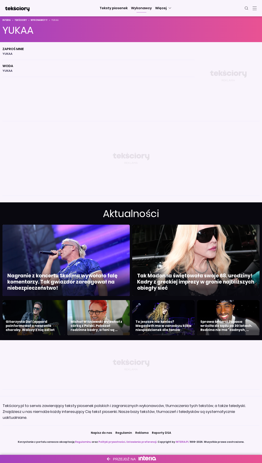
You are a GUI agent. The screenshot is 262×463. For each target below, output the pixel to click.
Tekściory (21, 20)
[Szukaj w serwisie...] (246, 8)
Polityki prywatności (111, 442)
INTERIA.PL (182, 442)
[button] (113, 8)
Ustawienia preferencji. (141, 441)
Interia (6, 20)
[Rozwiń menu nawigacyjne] (255, 8)
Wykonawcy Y (39, 20)
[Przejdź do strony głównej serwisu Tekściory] (17, 8)
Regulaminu (83, 442)
